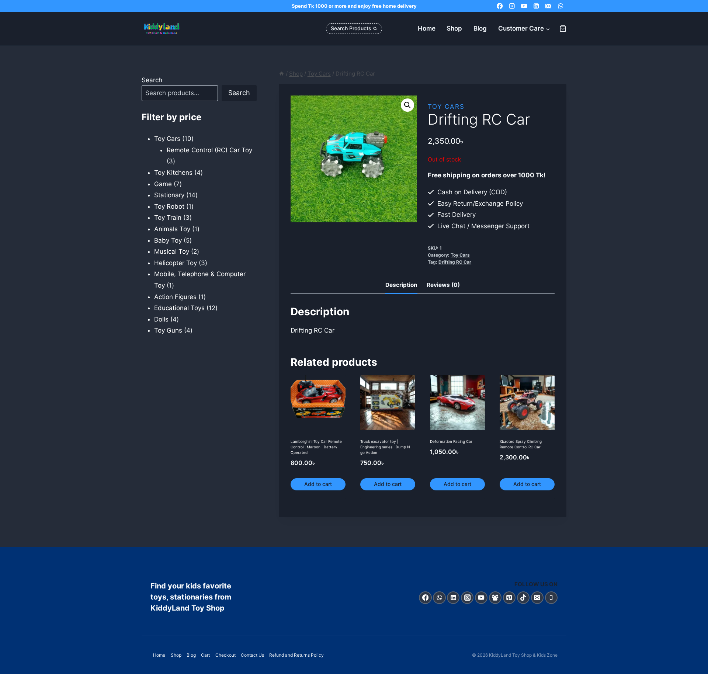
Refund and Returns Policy (296, 655)
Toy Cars (446, 106)
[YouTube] (524, 6)
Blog (480, 28)
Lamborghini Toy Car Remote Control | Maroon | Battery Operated (316, 447)
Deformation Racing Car (451, 441)
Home (426, 28)
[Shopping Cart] (562, 28)
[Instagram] (512, 6)
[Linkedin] (536, 6)
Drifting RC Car (454, 262)
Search (152, 80)
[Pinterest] (509, 597)
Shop (454, 28)
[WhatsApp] (560, 6)
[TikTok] (523, 597)
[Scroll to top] (694, 666)
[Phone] (551, 597)
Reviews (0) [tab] (443, 284)
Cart (205, 655)
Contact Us (252, 655)
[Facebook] (500, 6)
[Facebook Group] (495, 597)
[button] (407, 105)
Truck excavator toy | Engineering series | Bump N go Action (385, 447)
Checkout (225, 655)
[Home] (281, 73)
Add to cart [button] (318, 484)
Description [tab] (401, 284)
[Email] (548, 6)
